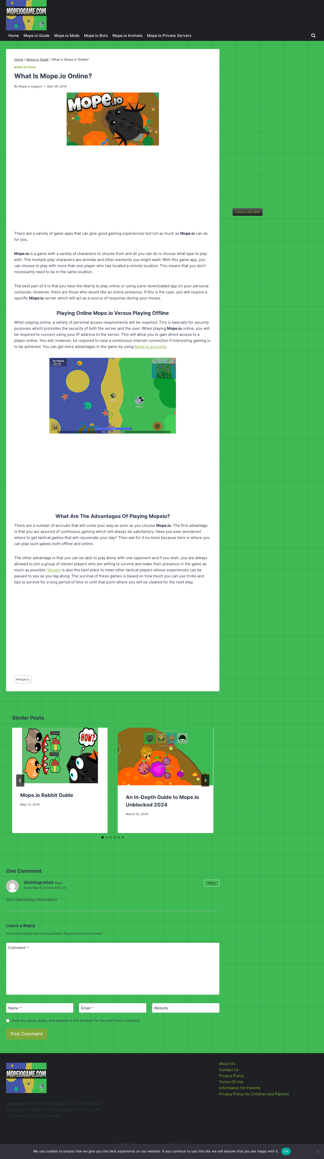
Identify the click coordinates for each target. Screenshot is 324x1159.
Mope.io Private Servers (169, 35)
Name (15, 1008)
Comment (18, 947)
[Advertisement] (112, 189)
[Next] (205, 780)
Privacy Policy (231, 1075)
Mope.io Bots (96, 35)
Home (13, 35)
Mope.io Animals (127, 35)
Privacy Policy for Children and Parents (254, 1094)
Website (161, 1008)
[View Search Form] (313, 35)
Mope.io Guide (37, 35)
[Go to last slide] (20, 780)
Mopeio (54, 569)
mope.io (22, 679)
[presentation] (60, 755)
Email (87, 1008)
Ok (286, 1151)
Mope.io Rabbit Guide (46, 795)
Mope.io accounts (150, 346)
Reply (212, 883)
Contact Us (229, 1069)
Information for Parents (239, 1087)
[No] (317, 1151)
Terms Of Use (231, 1081)
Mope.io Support (30, 86)
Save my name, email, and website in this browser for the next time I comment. (76, 1021)
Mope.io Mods (66, 35)
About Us (227, 1063)
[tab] (102, 837)
